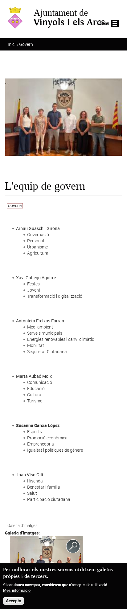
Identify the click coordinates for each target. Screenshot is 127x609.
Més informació (17, 590)
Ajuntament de (69, 17)
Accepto (13, 601)
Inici (11, 44)
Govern (26, 44)
